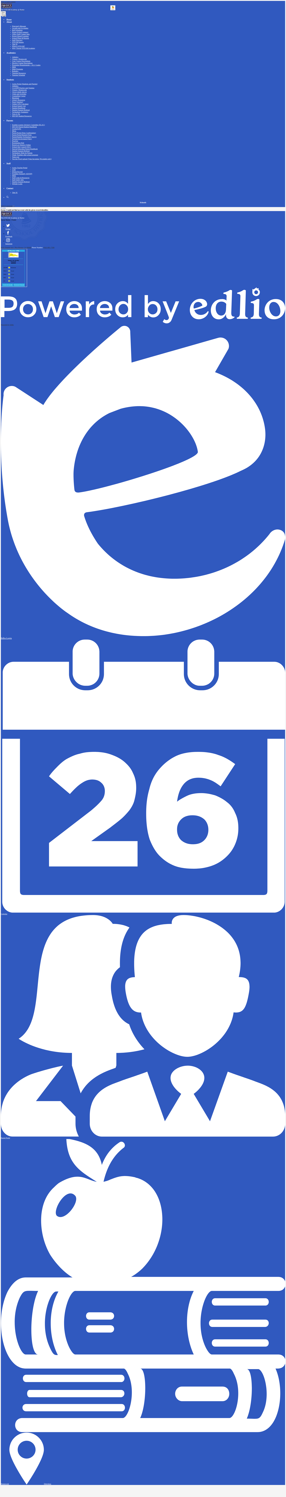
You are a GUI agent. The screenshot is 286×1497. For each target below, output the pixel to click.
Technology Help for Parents (22, 153)
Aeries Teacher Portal (19, 168)
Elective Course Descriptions (22, 63)
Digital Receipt (17, 172)
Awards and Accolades (20, 28)
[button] (9, 22)
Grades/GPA (16, 129)
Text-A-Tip (16, 114)
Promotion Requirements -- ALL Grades (26, 65)
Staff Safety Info (18, 180)
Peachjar (15, 141)
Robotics (15, 71)
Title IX (15, 44)
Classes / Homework (19, 59)
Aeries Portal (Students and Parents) (24, 84)
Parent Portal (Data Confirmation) (24, 133)
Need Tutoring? (17, 102)
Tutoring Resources (19, 73)
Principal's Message (19, 26)
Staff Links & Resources (20, 178)
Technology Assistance (20, 112)
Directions (47, 1484)
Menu (14, 131)
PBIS (14, 67)
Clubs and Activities (19, 94)
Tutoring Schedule (18, 75)
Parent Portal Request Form (22, 135)
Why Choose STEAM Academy (23, 48)
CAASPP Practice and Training (23, 88)
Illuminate (15, 98)
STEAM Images (18, 42)
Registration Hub (18, 143)
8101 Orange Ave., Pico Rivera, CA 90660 (16, 248)
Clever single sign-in (19, 92)
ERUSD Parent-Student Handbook (24, 127)
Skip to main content (8, 2)
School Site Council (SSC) (21, 147)
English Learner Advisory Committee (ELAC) (28, 125)
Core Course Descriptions (21, 61)
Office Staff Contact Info (21, 34)
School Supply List (19, 106)
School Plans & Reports (20, 38)
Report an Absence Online (21, 145)
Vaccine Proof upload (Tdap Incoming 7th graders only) (32, 159)
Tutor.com (15, 157)
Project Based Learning (20, 36)
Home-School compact (20, 32)
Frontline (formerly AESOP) (22, 174)
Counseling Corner (18, 96)
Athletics (15, 57)
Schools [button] (143, 202)
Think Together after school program (25, 155)
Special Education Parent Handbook (25, 149)
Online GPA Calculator (20, 104)
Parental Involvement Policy (22, 139)
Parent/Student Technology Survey (24, 137)
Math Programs (17, 69)
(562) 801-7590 (48, 248)
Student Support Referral (21, 110)
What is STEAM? (18, 46)
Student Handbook (18, 108)
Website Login (17, 184)
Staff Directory (17, 40)
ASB (14, 170)
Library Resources (18, 100)
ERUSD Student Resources (22, 116)
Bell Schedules (17, 30)
